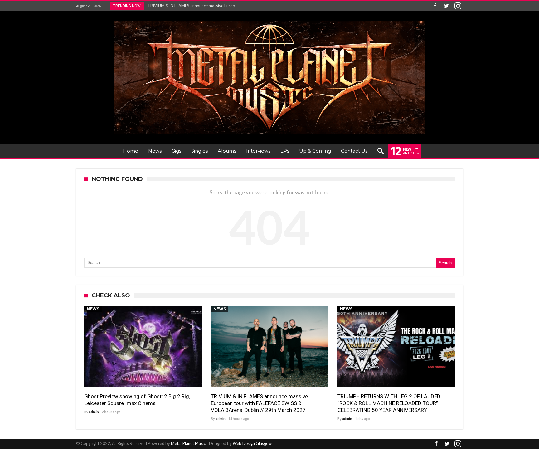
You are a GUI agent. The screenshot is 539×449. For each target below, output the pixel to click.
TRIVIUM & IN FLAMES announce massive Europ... (191, 5)
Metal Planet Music (188, 443)
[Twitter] (446, 6)
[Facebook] (435, 6)
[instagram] (458, 6)
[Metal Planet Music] (269, 20)
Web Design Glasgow (252, 443)
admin (94, 412)
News (93, 308)
